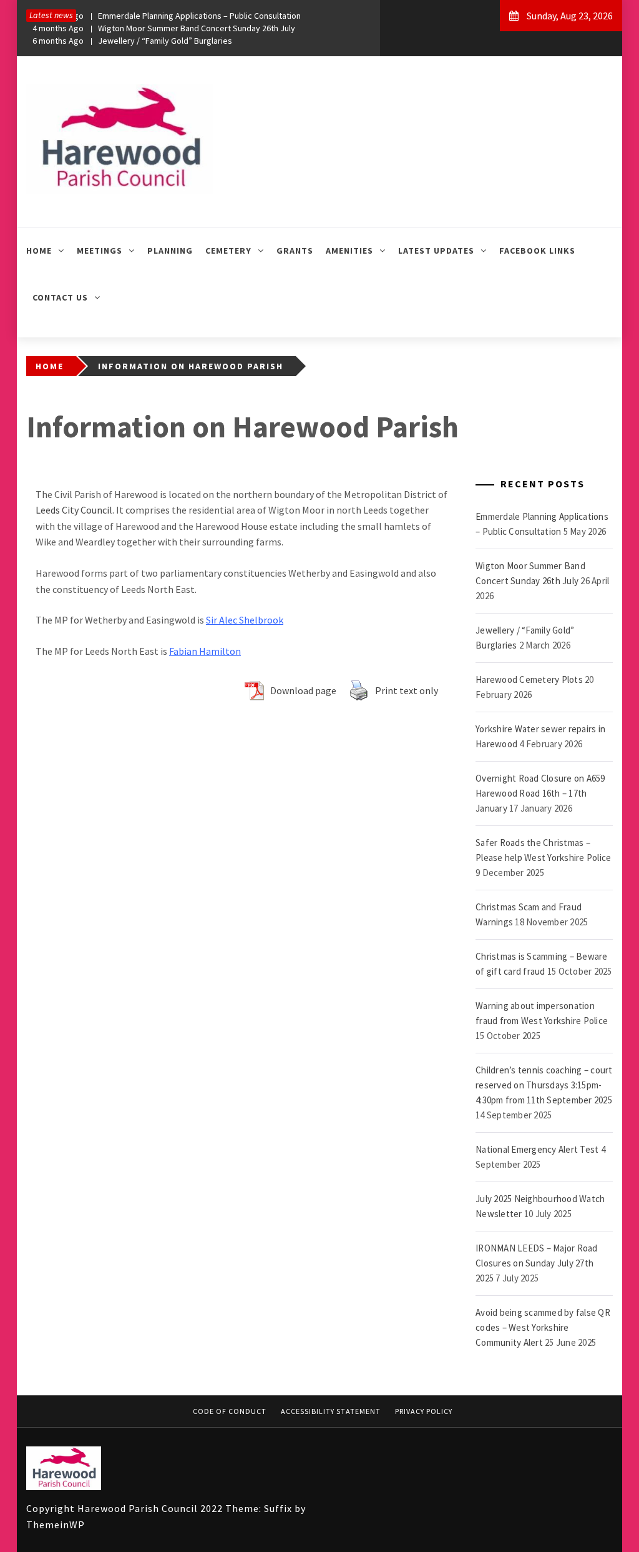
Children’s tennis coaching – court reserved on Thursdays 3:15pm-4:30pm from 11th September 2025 (544, 1085)
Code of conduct (229, 1411)
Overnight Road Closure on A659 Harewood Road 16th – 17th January (540, 793)
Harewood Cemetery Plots (529, 679)
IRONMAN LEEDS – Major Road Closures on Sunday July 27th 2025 (537, 1263)
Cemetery (228, 250)
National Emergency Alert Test (537, 1149)
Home (39, 250)
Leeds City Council (74, 510)
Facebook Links (537, 250)
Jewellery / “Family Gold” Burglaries (132, 40)
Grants (294, 250)
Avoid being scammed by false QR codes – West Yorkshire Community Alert (543, 1327)
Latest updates (436, 250)
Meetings (99, 250)
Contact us (60, 297)
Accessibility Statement (331, 1411)
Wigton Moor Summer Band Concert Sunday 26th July (163, 28)
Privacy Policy (423, 1411)
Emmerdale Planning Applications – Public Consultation (166, 15)
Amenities (349, 250)
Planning (170, 250)
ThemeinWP (55, 1524)
